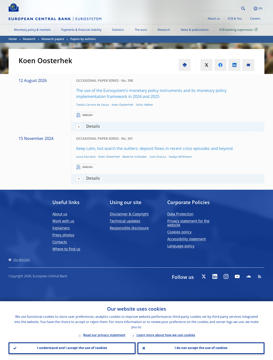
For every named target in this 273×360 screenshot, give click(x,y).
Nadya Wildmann (180, 157)
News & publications (195, 30)
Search (243, 8)
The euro (141, 30)
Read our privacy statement (104, 335)
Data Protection (180, 214)
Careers (255, 18)
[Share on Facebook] (220, 65)
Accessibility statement (186, 239)
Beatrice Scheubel (135, 157)
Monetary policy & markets (32, 30)
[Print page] (185, 65)
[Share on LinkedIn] (234, 65)
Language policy (180, 246)
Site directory (21, 259)
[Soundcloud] (248, 276)
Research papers (53, 39)
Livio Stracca (157, 157)
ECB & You (235, 18)
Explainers (61, 228)
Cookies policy (179, 232)
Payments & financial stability (81, 30)
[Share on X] (206, 65)
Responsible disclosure (129, 228)
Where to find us (66, 249)
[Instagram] (226, 276)
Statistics (118, 30)
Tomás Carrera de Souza (92, 105)
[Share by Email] (248, 65)
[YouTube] (237, 276)
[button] (250, 8)
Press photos (63, 235)
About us (214, 18)
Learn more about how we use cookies (165, 335)
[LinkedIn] (215, 276)
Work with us (63, 221)
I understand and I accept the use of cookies (72, 348)
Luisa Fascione (86, 157)
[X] (203, 276)
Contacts (59, 242)
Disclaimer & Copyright (129, 214)
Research (164, 30)
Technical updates (125, 221)
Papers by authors (83, 39)
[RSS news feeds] (259, 276)
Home (13, 39)
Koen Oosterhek (122, 105)
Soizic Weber (144, 105)
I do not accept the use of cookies (201, 348)
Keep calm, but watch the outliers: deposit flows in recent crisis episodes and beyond (154, 149)
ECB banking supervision (236, 30)
